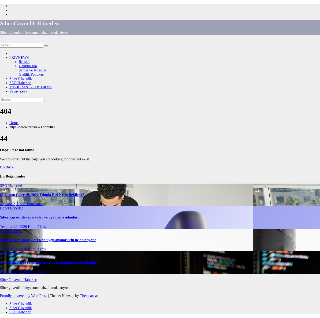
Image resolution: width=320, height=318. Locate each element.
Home (14, 123)
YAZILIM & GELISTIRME (30, 87)
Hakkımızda (28, 66)
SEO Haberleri (20, 83)
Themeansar (89, 296)
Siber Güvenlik (20, 79)
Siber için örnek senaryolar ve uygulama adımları (39, 217)
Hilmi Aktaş (34, 204)
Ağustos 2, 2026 (12, 204)
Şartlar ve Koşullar (32, 70)
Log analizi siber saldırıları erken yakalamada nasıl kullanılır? (49, 262)
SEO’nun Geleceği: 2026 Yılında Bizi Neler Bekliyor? (42, 195)
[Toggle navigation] (2, 41)
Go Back (6, 167)
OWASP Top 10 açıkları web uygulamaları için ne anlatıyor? (48, 240)
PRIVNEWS (19, 57)
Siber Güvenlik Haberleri (30, 23)
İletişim (24, 62)
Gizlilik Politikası (31, 74)
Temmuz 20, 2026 (14, 227)
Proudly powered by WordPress (24, 296)
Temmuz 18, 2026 (14, 272)
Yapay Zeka (18, 91)
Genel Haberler (11, 208)
